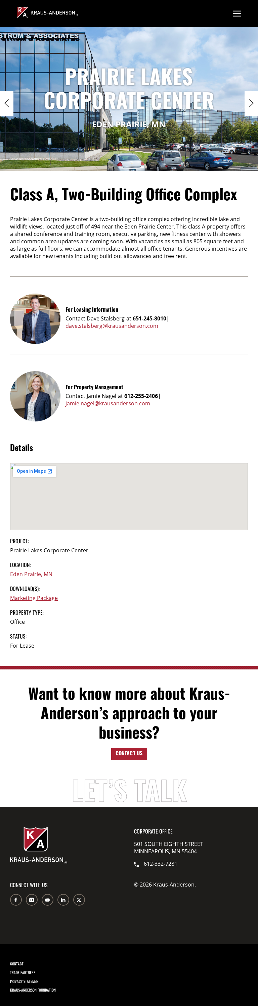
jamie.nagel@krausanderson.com (108, 403)
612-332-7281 (160, 863)
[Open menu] (237, 13)
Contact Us (129, 754)
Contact (17, 963)
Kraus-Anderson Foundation (33, 990)
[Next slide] (251, 103)
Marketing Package (34, 598)
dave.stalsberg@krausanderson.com (112, 326)
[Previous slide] (6, 103)
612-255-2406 (141, 396)
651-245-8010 (149, 318)
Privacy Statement (25, 981)
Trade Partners (22, 972)
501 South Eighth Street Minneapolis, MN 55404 (168, 847)
